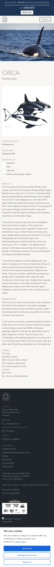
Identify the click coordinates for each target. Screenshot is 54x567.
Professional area (9, 449)
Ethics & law (6, 459)
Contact (5, 456)
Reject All (27, 562)
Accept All (27, 548)
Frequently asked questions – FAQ (16, 452)
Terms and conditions (10, 490)
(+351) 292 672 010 (12, 424)
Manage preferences (27, 555)
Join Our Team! (8, 463)
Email (8, 420)
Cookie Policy (20, 542)
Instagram (16, 439)
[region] (27, 547)
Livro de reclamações (11, 493)
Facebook (6, 439)
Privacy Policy (7, 466)
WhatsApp (10, 431)
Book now (27, 12)
